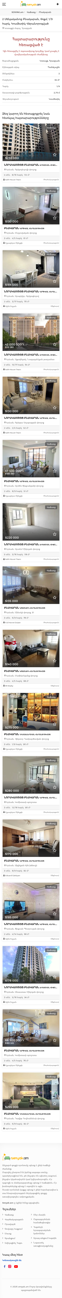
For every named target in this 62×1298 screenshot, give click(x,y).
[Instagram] (10, 1267)
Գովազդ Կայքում (13, 1229)
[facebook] (5, 1267)
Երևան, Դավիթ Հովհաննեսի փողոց (25, 1118)
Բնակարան (24, 228)
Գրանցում (10, 1238)
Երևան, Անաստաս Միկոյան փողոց (24, 992)
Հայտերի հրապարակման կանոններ (42, 1230)
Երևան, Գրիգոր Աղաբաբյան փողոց (25, 422)
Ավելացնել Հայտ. (14, 1243)
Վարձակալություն (14, 1219)
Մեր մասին (39, 1215)
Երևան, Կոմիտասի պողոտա (21, 802)
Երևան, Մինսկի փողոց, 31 (20, 612)
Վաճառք (9, 1215)
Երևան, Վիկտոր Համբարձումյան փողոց (27, 739)
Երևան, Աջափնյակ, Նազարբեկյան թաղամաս (30, 359)
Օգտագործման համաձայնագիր (41, 1221)
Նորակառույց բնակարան (32, 164)
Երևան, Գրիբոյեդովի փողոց (21, 169)
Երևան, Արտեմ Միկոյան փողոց (23, 549)
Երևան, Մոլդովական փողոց (21, 233)
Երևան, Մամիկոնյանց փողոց (21, 675)
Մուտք (8, 1233)
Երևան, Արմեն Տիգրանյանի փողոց (24, 486)
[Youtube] (16, 1267)
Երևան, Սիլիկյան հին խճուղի (21, 865)
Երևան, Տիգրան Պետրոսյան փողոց (25, 929)
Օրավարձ (10, 1224)
